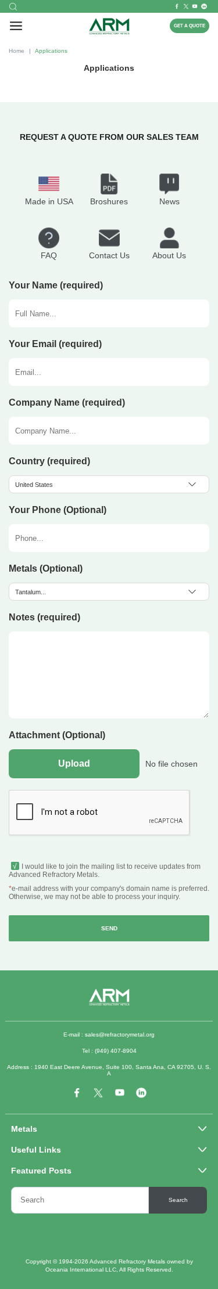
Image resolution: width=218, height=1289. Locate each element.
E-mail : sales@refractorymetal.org (109, 1034)
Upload (74, 763)
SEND (109, 928)
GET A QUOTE (189, 25)
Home (16, 51)
